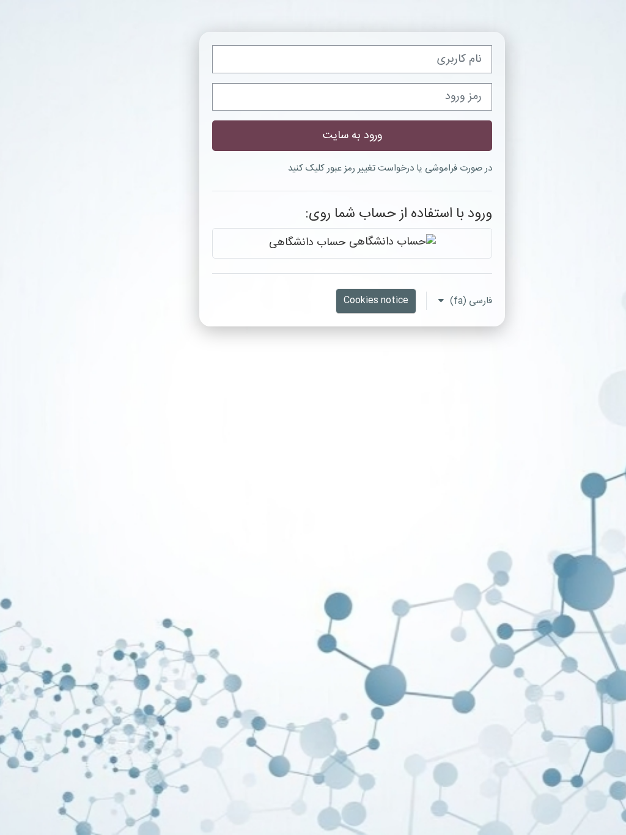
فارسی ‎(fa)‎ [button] (469, 301)
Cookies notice (376, 300)
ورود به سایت (352, 136)
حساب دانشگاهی (309, 243)
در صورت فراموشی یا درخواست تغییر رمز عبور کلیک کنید (390, 168)
